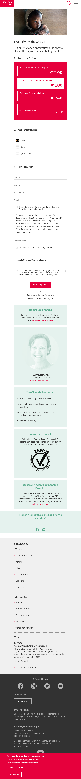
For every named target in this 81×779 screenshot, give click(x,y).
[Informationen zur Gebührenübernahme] (64, 270)
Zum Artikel (21, 661)
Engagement (22, 574)
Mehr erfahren (16, 767)
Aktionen (20, 621)
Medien (19, 602)
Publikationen (22, 608)
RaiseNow (49, 295)
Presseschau (22, 614)
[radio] (40, 140)
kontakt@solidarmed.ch (42, 320)
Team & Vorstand (24, 555)
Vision (18, 549)
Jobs (17, 568)
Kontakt (19, 580)
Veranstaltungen (24, 627)
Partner (19, 561)
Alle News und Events (27, 667)
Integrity (19, 587)
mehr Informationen (41, 504)
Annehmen (14, 774)
